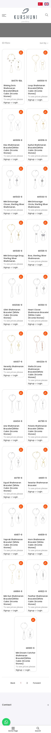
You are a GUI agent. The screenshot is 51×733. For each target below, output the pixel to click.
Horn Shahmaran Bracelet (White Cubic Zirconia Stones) (36, 543)
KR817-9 (18, 534)
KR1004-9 (42, 80)
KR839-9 (42, 534)
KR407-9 (18, 361)
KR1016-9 (42, 140)
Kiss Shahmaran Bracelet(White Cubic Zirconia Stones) (11, 149)
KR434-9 (17, 421)
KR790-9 (42, 421)
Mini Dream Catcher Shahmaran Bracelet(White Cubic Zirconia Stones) (25, 658)
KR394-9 (42, 305)
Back (13, 683)
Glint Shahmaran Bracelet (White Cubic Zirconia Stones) (12, 313)
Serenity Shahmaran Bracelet (14, 367)
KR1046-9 (17, 251)
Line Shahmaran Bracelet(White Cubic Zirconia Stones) (11, 430)
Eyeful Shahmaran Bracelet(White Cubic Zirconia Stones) (37, 149)
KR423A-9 (42, 361)
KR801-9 (43, 478)
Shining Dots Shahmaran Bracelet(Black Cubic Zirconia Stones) (11, 91)
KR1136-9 (42, 251)
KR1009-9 (17, 140)
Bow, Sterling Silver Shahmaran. (37, 257)
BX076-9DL (17, 80)
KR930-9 (30, 648)
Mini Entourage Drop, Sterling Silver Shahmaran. (14, 258)
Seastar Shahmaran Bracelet (38, 484)
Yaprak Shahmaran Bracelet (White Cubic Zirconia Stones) (13, 543)
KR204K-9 (17, 305)
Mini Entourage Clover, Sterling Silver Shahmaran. (14, 204)
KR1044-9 (42, 196)
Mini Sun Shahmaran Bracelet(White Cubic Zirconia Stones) (13, 600)
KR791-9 (18, 478)
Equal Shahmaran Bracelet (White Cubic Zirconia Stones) (12, 486)
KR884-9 (18, 591)
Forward (37, 683)
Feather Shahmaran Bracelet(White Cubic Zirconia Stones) (38, 600)
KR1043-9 (17, 196)
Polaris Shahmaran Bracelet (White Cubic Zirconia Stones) (37, 430)
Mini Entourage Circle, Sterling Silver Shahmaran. (38, 204)
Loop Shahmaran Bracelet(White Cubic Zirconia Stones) (36, 89)
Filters (7, 43)
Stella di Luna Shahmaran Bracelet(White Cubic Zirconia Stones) (35, 372)
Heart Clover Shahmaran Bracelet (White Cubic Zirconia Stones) (38, 313)
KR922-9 (42, 591)
